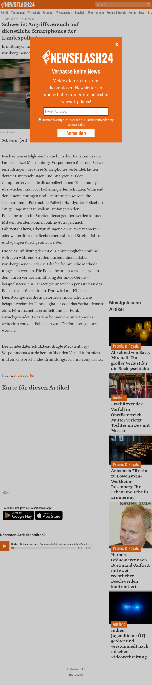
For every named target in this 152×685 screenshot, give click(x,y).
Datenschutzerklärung (99, 120)
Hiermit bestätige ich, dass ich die (63, 120)
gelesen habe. (76, 124)
